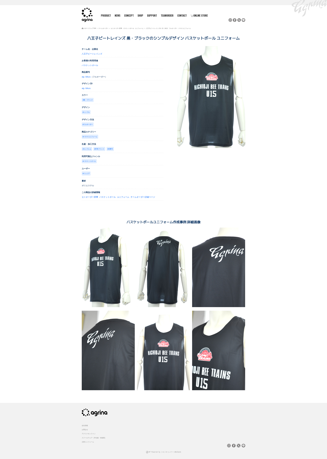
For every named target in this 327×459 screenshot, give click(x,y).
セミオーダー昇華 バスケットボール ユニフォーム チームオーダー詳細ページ (118, 197)
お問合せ (85, 430)
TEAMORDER (167, 15)
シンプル (87, 112)
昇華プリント (99, 149)
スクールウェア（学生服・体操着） (94, 438)
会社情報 (85, 425)
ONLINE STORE (200, 15)
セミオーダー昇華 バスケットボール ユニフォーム (127, 28)
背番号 (110, 149)
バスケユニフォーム (90, 137)
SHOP (140, 15)
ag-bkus (86, 77)
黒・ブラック (88, 100)
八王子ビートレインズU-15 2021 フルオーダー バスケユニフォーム (168, 28)
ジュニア (87, 173)
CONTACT (182, 15)
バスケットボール (90, 65)
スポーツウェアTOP (90, 28)
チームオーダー (103, 28)
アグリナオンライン (89, 434)
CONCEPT (129, 15)
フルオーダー (88, 124)
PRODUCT (106, 15)
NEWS (117, 15)
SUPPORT (152, 15)
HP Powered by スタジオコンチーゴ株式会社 (165, 452)
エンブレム (87, 149)
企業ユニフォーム (88, 442)
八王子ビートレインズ (92, 54)
